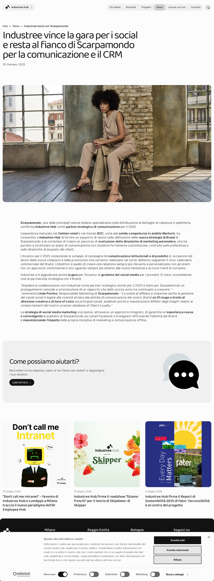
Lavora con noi (176, 7)
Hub (5, 26)
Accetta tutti (178, 540)
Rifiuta (177, 559)
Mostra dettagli (175, 574)
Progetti (146, 7)
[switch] (94, 574)
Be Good (131, 7)
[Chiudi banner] (209, 537)
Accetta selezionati (178, 550)
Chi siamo (115, 7)
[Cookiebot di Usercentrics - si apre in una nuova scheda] (21, 574)
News (159, 7)
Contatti (196, 7)
